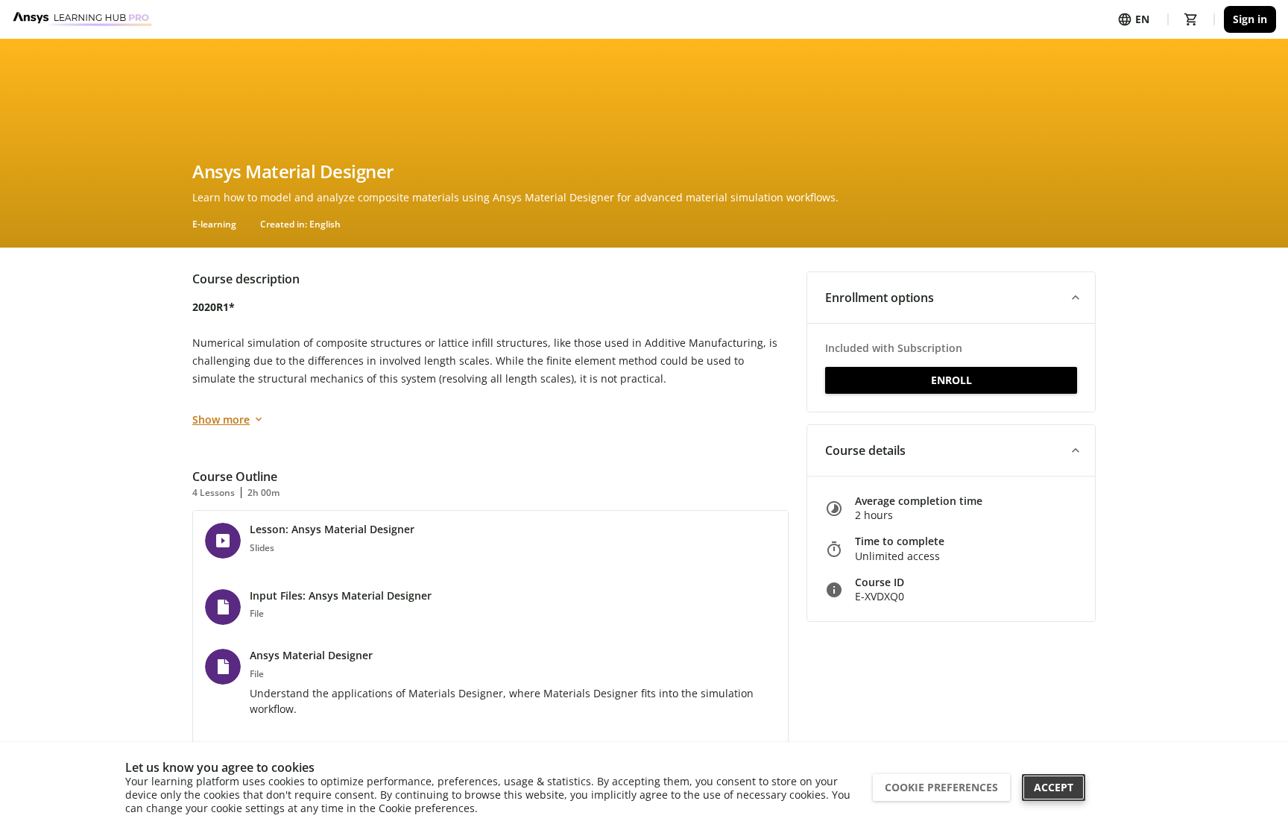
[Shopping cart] (1191, 19)
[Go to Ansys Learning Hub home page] (83, 19)
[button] (951, 297)
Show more (221, 419)
